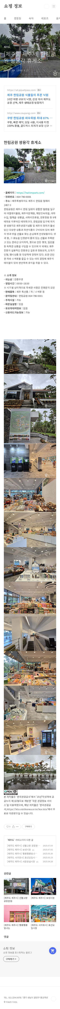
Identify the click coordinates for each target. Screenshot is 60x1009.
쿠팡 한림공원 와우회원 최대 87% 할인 (29, 118)
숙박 (31, 18)
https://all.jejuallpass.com (21, 90)
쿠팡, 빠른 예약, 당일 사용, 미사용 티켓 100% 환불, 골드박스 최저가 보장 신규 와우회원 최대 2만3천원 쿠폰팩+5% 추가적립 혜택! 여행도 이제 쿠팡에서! (29, 123)
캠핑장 (17, 18)
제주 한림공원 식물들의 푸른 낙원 (27, 95)
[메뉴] (53, 6)
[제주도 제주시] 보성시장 (19, 849)
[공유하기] (13, 826)
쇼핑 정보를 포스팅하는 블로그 (17, 952)
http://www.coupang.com (21, 113)
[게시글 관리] (17, 826)
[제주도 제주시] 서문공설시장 (21, 861)
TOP (53, 998)
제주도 (11, 839)
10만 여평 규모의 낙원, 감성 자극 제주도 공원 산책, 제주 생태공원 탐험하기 (29, 100)
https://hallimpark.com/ (30, 192)
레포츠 (44, 18)
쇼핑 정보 (13, 6)
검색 (46, 6)
